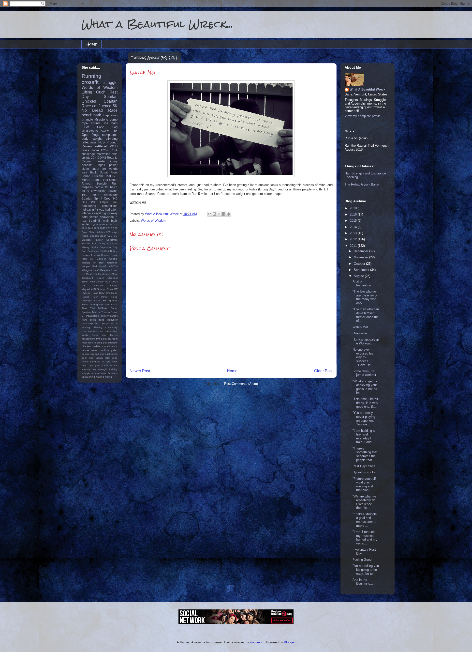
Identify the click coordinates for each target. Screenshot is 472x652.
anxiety (105, 315)
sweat (105, 131)
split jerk (94, 365)
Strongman (96, 304)
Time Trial (88, 308)
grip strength (110, 342)
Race (113, 110)
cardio (99, 187)
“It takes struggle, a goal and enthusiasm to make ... (365, 520)
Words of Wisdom (153, 220)
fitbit (104, 335)
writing (108, 376)
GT (91, 258)
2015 (354, 220)
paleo (114, 350)
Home (92, 44)
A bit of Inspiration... (363, 283)
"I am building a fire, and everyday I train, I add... (364, 436)
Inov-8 (102, 266)
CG (116, 235)
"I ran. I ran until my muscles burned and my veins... (365, 537)
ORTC (85, 285)
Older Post (323, 371)
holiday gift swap (93, 209)
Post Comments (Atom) (241, 384)
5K (115, 106)
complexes (110, 135)
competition (110, 205)
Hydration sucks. (365, 472)
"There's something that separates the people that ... (365, 454)
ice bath (111, 123)
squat (95, 168)
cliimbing (98, 327)
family (85, 335)
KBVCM (113, 266)
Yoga (95, 135)
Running (91, 76)
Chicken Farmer (92, 239)
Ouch (100, 92)
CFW (85, 127)
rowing (113, 190)
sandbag (95, 361)
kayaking (100, 213)
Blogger (289, 642)
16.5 (96, 228)
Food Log (107, 127)
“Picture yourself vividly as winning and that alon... (364, 484)
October (360, 263)
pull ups (99, 354)
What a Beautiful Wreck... (157, 24)
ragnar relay (103, 358)
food (90, 342)
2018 (354, 208)
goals (85, 150)
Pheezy (86, 293)
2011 (102, 228)
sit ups (106, 361)
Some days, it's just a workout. (365, 373)
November (361, 257)
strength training (108, 369)
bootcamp (87, 323)
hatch (114, 187)
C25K (105, 150)
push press (111, 354)
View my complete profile (363, 116)
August (359, 276)
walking (100, 376)
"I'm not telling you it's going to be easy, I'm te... (366, 569)
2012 (109, 228)
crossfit (90, 82)
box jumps (102, 323)
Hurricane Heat (100, 176)
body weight (92, 138)
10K (93, 157)
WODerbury (90, 131)
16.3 (84, 228)
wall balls (110, 220)
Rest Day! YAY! (364, 466)
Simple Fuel (108, 202)
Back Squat (98, 172)
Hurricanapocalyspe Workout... (366, 341)
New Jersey (96, 281)
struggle (110, 82)
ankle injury (107, 161)
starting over (89, 369)
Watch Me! (360, 327)
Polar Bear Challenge (105, 293)
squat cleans (110, 365)
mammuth (257, 642)
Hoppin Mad (89, 266)
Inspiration (110, 115)
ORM (115, 281)
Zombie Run (107, 183)
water (95, 150)
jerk (89, 346)
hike (84, 346)
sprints (96, 123)
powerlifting (98, 190)
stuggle (86, 373)
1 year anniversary (101, 224)
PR (93, 202)
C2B (109, 235)
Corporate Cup (109, 247)
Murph (86, 179)
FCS (101, 142)
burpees (87, 187)
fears (95, 335)
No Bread (92, 110)
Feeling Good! (362, 559)
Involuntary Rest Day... (364, 551)
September (362, 270)
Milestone (101, 119)
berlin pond (97, 319)
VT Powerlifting (90, 315)
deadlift (86, 165)
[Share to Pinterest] (228, 214)
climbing (112, 138)
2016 (354, 214)
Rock (114, 150)
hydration (111, 209)
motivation (103, 153)
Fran (84, 258)
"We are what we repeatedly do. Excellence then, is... (364, 502)
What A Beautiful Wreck (367, 89)
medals (96, 346)
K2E (115, 176)
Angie (85, 235)
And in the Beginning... (363, 582)
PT (116, 289)
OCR (107, 281)
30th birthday (96, 232)
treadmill (95, 220)
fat (106, 187)
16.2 (85, 194)
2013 (95, 194)
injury (85, 190)
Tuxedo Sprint (109, 312)
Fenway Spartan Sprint (104, 255)
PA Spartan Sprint (103, 289)
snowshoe (107, 216)
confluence (101, 106)
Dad (84, 251)
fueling (98, 342)
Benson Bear (98, 235)
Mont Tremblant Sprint (98, 274)
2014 (354, 227)
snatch (93, 216)
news (94, 350)
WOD (114, 146)
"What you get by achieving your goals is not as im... (365, 387)
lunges (100, 165)
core (84, 331)
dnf (107, 331)
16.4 (90, 228)
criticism (92, 331)
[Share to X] (219, 214)
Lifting (87, 92)
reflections (89, 142)
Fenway (86, 255)
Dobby (114, 251)
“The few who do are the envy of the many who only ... (365, 297)
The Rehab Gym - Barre (362, 184)
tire (104, 168)
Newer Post (140, 371)
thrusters (113, 373)
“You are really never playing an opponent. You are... (364, 418)
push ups (87, 358)
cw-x (101, 331)
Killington (87, 270)
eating (114, 331)
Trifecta (96, 312)
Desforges (93, 251)
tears (103, 373)
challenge (88, 153)
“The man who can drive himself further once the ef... (366, 315)
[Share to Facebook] (223, 214)
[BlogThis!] (214, 214)
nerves (85, 350)
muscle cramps (109, 346)
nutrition (104, 350)
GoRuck (101, 258)
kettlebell (101, 146)
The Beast (111, 304)
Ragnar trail (99, 179)
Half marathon (108, 262)
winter (86, 224)
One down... (361, 333)
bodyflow (112, 319)
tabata (95, 373)
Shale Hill (100, 300)
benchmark (91, 115)
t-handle (87, 119)
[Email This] (209, 214)
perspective (88, 354)
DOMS (101, 157)
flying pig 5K (103, 338)
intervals (87, 213)
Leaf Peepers (101, 270)
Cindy (102, 243)
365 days (112, 232)
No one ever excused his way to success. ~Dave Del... (363, 357)
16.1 (115, 224)
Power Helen (90, 296)
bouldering (89, 205)
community (111, 327)
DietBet (105, 251)
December (361, 251)
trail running (88, 376)
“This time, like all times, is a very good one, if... (365, 402)
